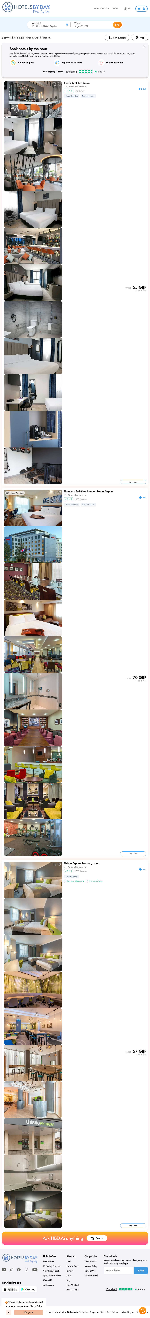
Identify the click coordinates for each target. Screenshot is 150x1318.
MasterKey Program (51, 1266)
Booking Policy (91, 1266)
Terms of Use (90, 1270)
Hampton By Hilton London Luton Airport (88, 491)
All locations (48, 1285)
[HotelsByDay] (26, 14)
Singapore (94, 1312)
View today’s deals (51, 1270)
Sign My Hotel (73, 1285)
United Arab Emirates (110, 1312)
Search (99, 1238)
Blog (68, 1280)
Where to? (36, 23)
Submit (141, 1270)
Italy (56, 1312)
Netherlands (72, 1312)
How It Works (101, 8)
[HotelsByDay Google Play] (29, 1290)
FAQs (69, 1275)
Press (69, 1261)
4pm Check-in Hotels (52, 1275)
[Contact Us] (142, 1310)
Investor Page (72, 1266)
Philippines (83, 1312)
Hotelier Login (73, 1289)
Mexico (62, 1312)
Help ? (115, 8)
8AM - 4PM (133, 1226)
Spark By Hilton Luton (77, 82)
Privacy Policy (35, 1306)
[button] (141, 9)
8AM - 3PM (133, 854)
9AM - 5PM (133, 482)
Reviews (70, 1270)
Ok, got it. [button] (28, 1312)
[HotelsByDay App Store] (11, 1290)
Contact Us (47, 1280)
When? (77, 23)
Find (117, 24)
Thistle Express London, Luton (81, 863)
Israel (50, 1312)
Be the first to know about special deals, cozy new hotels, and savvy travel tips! (125, 1262)
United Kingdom (128, 1312)
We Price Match (91, 1275)
